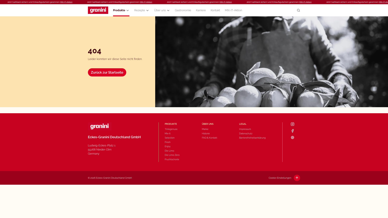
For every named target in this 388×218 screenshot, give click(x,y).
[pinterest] (292, 137)
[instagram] (292, 124)
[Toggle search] (298, 10)
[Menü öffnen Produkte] (127, 10)
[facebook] (292, 131)
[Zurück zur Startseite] (98, 10)
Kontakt (215, 10)
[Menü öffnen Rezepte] (147, 10)
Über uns (160, 10)
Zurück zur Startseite (107, 72)
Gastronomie (183, 10)
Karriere (201, 10)
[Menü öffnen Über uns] (168, 10)
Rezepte (139, 10)
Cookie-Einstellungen (280, 178)
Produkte (119, 10)
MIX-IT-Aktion (66, 2)
